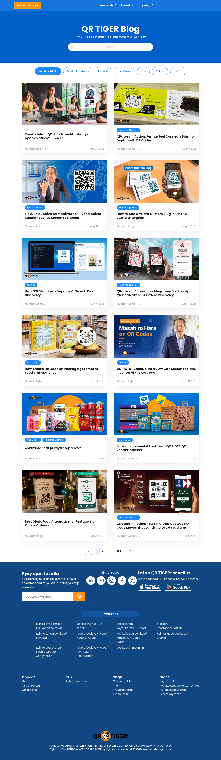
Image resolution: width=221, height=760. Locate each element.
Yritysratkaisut (123, 690)
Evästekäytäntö (170, 694)
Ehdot (164, 677)
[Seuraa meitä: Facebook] (122, 580)
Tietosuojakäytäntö (172, 690)
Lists (143, 71)
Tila (115, 686)
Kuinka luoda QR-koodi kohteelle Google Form (132, 638)
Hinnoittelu (120, 694)
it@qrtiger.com (76, 681)
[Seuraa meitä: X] (132, 580)
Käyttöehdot (168, 681)
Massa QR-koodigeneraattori (169, 626)
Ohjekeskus (29, 690)
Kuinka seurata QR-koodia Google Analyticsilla (49, 652)
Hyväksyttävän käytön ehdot (179, 686)
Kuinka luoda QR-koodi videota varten (91, 636)
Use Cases (124, 71)
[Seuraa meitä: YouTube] (101, 580)
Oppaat (28, 677)
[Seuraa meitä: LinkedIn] (90, 580)
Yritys (118, 677)
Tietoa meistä (122, 681)
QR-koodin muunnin (130, 648)
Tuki (69, 677)
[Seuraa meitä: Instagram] (111, 580)
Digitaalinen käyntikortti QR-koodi (131, 626)
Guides (159, 71)
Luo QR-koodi (29, 5)
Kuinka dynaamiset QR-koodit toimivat (49, 626)
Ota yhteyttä (31, 686)
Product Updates (78, 71)
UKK (24, 681)
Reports (103, 71)
